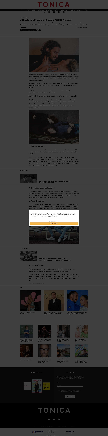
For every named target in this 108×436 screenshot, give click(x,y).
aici (35, 218)
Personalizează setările (54, 221)
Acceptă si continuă (54, 223)
